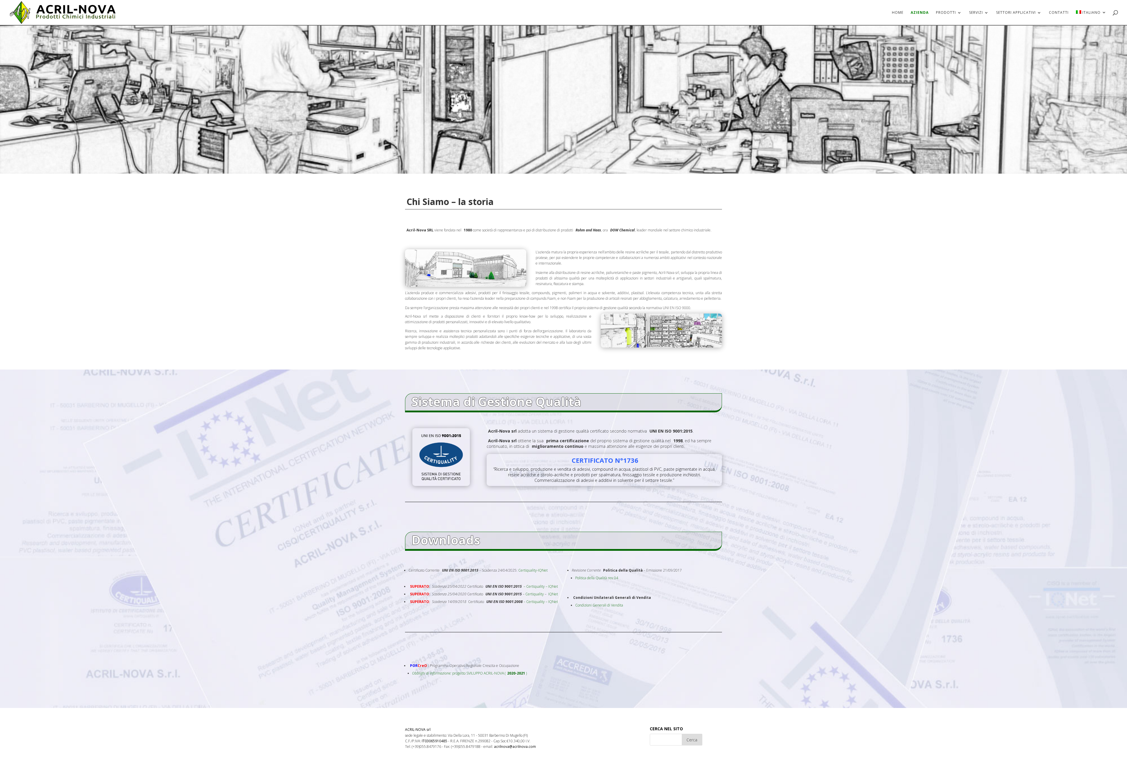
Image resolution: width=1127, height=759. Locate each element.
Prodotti (946, 13)
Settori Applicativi (1016, 13)
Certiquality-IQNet (533, 570)
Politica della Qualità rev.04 (596, 577)
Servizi (976, 13)
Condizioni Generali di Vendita (599, 605)
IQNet (552, 594)
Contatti (1059, 13)
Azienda (920, 13)
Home (897, 13)
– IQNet (552, 586)
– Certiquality (534, 586)
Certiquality (534, 594)
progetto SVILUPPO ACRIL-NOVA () (469, 673)
